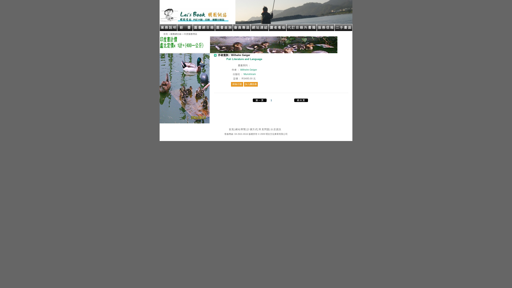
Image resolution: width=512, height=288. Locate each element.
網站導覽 (241, 129)
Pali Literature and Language (244, 59)
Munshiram (250, 74)
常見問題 (264, 129)
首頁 (165, 34)
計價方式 (252, 129)
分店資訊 (276, 129)
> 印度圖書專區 (189, 34)
